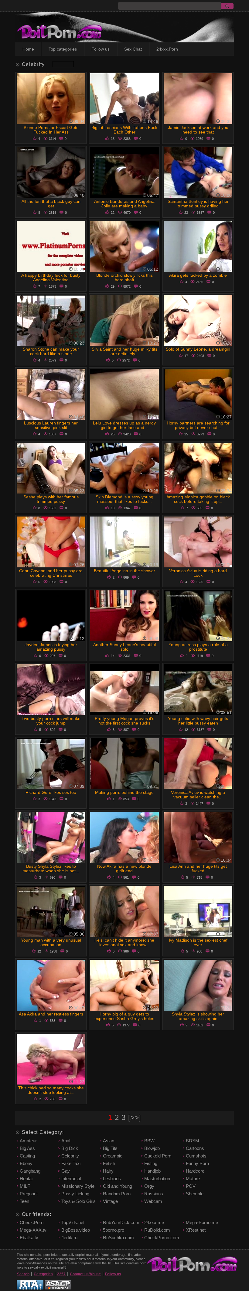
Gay (65, 1171)
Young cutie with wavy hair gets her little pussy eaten (198, 720)
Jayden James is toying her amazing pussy (51, 647)
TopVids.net (72, 1222)
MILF (25, 1186)
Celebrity (70, 1155)
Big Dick (69, 1148)
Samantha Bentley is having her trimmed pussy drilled (198, 203)
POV (191, 1186)
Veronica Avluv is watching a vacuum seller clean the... (198, 794)
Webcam (153, 1201)
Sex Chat (133, 49)
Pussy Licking (75, 1193)
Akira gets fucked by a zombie (198, 275)
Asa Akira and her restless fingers (51, 1014)
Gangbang (30, 1171)
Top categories (63, 49)
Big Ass (27, 1148)
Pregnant (29, 1193)
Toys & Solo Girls (78, 1201)
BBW (149, 1140)
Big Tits (110, 1148)
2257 (61, 1274)
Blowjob (152, 1148)
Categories (43, 1274)
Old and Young (117, 1186)
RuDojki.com (157, 1230)
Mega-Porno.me (202, 1222)
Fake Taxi (70, 1163)
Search (23, 1274)
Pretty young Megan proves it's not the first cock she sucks (124, 720)
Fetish (109, 1163)
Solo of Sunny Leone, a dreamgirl (198, 349)
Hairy (108, 1171)
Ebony (26, 1163)
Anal (65, 1140)
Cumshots (196, 1155)
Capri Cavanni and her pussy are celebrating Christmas (51, 573)
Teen (24, 1201)
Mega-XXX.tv (33, 1230)
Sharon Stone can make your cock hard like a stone (51, 351)
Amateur (28, 1140)
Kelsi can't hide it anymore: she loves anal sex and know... (124, 942)
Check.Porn (31, 1222)
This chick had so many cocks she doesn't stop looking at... (51, 1090)
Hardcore (195, 1171)
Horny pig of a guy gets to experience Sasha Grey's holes (124, 1016)
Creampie (112, 1155)
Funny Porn (197, 1163)
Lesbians (112, 1178)
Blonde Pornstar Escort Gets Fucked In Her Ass (51, 129)
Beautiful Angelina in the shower (124, 570)
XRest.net (196, 1230)
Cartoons (195, 1148)
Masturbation (157, 1178)
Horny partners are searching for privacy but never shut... (198, 425)
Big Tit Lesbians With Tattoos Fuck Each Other (124, 129)
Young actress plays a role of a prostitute (198, 647)
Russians (153, 1193)
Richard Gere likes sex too (51, 792)
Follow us (100, 49)
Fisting (150, 1163)
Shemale (194, 1193)
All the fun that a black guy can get (51, 203)
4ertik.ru (69, 1237)
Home (28, 49)
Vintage (110, 1201)
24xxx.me (154, 1222)
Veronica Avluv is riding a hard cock (198, 573)
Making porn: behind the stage (124, 792)
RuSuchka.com (118, 1237)
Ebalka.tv (29, 1237)
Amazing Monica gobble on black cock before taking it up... (198, 499)
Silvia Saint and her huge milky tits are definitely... (124, 351)
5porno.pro (113, 1230)
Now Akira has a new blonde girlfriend (124, 868)
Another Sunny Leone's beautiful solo (124, 647)
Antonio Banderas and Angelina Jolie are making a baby (124, 203)
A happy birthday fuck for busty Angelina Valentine (50, 277)
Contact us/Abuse (85, 1274)
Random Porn (117, 1193)
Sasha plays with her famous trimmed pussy (51, 499)
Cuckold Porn (157, 1155)
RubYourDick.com (121, 1222)
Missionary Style (77, 1186)
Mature (193, 1178)
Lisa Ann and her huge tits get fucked (198, 868)
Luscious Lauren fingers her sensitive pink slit (51, 425)
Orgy (149, 1186)
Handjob (152, 1171)
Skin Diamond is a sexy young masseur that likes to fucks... (124, 499)
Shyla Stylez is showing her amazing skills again (198, 1016)
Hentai (26, 1178)
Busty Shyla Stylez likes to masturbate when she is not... (50, 868)
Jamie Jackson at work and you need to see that (198, 129)
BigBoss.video (75, 1230)
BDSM (192, 1140)
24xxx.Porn (167, 49)
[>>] (134, 1117)
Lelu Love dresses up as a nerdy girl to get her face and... (124, 425)
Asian (108, 1140)
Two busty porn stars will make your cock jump (51, 720)
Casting (27, 1155)
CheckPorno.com (161, 1237)
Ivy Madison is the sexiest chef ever (198, 942)
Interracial (71, 1178)
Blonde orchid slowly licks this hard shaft (124, 277)
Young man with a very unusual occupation (51, 942)
